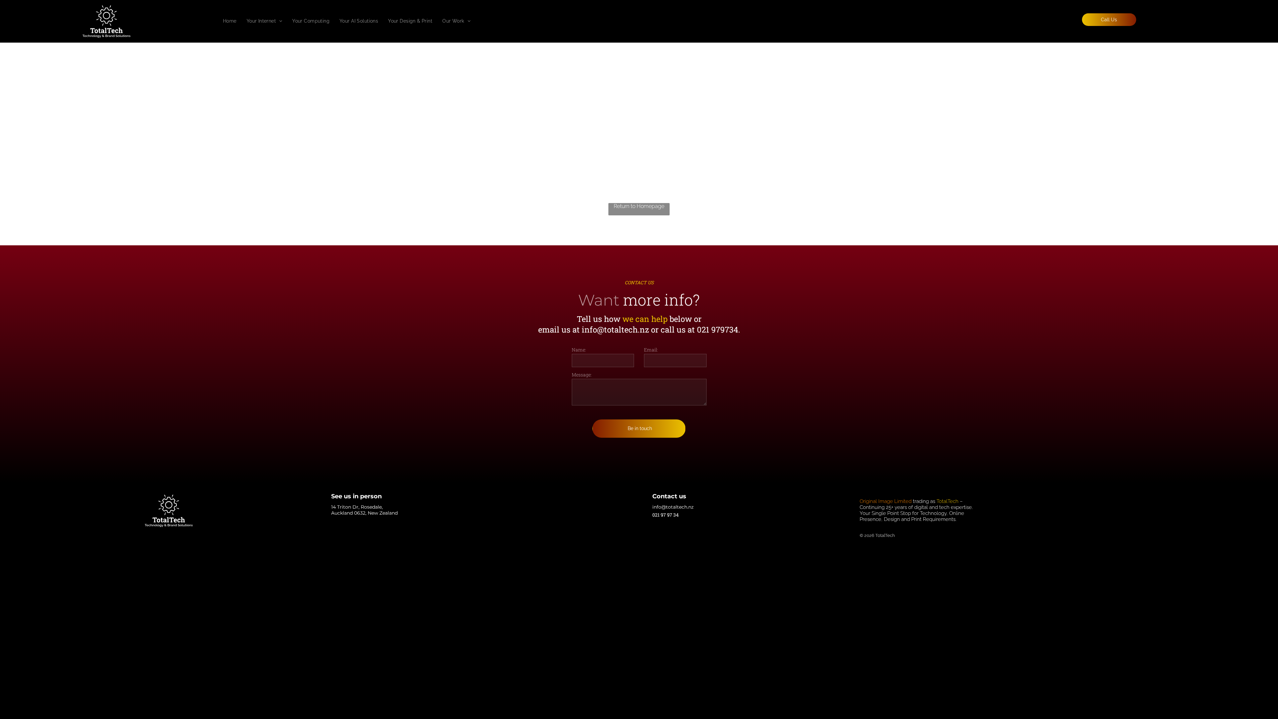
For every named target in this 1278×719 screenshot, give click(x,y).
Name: (579, 350)
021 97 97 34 (665, 515)
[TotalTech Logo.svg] (106, 36)
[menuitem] (230, 21)
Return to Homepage (639, 206)
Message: (582, 374)
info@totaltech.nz (615, 329)
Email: (651, 350)
